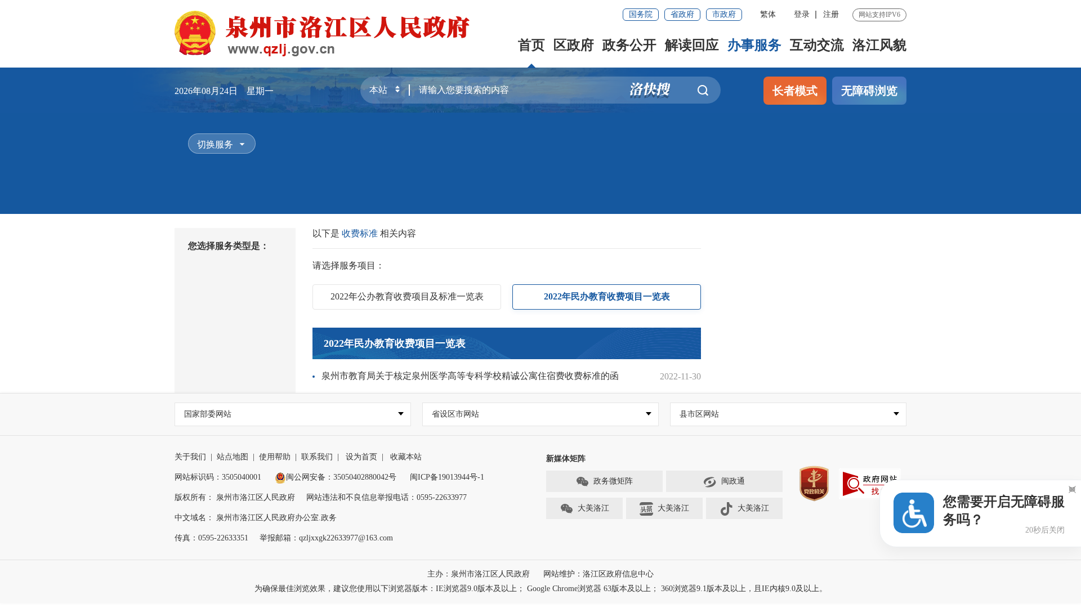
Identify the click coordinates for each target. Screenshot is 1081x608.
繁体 (768, 14)
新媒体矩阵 (566, 458)
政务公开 (629, 45)
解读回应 (692, 45)
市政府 (724, 14)
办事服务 (754, 45)
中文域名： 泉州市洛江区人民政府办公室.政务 (256, 517)
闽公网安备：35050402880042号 (341, 477)
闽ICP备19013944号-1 (447, 477)
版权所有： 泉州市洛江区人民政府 (235, 497)
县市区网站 (699, 414)
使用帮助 (275, 457)
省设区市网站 (455, 414)
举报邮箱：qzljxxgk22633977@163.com (326, 538)
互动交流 (817, 45)
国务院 (641, 14)
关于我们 (190, 457)
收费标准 (361, 233)
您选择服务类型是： (228, 246)
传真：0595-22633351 (211, 538)
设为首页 (361, 457)
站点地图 (232, 457)
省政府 (682, 14)
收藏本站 (406, 457)
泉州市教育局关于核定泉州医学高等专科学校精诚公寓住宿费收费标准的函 (470, 376)
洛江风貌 (879, 45)
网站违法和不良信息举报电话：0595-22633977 (386, 497)
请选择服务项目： (348, 265)
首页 (531, 45)
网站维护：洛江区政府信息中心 (598, 574)
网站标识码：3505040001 (218, 477)
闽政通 (733, 481)
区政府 (573, 45)
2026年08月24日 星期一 (224, 91)
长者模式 (795, 90)
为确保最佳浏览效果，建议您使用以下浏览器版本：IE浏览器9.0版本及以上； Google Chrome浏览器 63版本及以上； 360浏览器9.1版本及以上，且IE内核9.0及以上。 (540, 588)
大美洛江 (593, 508)
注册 (831, 14)
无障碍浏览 (869, 90)
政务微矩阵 (613, 481)
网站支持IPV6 (879, 15)
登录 (802, 14)
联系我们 (317, 457)
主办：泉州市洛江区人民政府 (478, 574)
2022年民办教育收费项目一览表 (395, 343)
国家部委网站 (207, 414)
